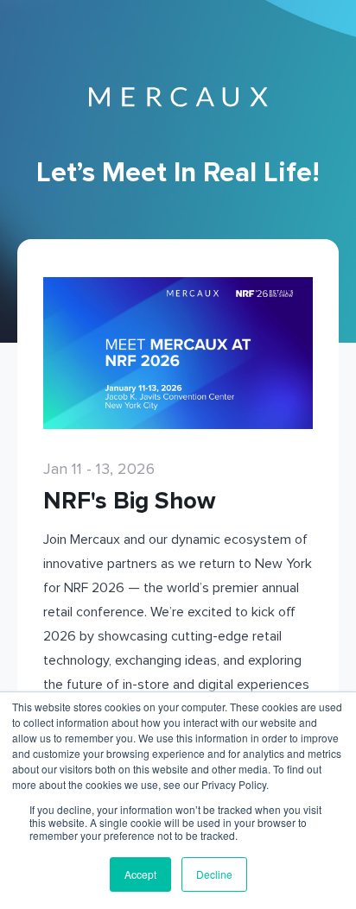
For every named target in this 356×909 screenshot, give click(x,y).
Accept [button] (140, 874)
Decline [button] (214, 874)
